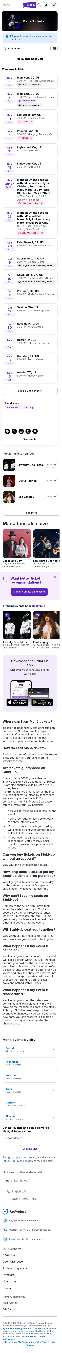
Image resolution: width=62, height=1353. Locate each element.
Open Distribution (13, 1261)
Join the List (30, 1148)
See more (31, 512)
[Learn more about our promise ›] (14, 1211)
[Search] (39, 5)
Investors (8, 1274)
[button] (12, 5)
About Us (9, 1255)
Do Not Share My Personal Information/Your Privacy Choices (29, 1344)
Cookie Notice (41, 1328)
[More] (54, 15)
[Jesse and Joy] (17, 548)
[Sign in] (46, 5)
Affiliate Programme (15, 1268)
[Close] (55, 577)
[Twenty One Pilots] (17, 630)
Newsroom (10, 1281)
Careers (8, 1288)
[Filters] (55, 48)
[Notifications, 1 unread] (54, 5)
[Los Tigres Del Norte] (47, 548)
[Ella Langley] (47, 630)
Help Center (10, 1302)
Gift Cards (9, 1309)
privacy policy (11, 1160)
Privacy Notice (22, 1328)
